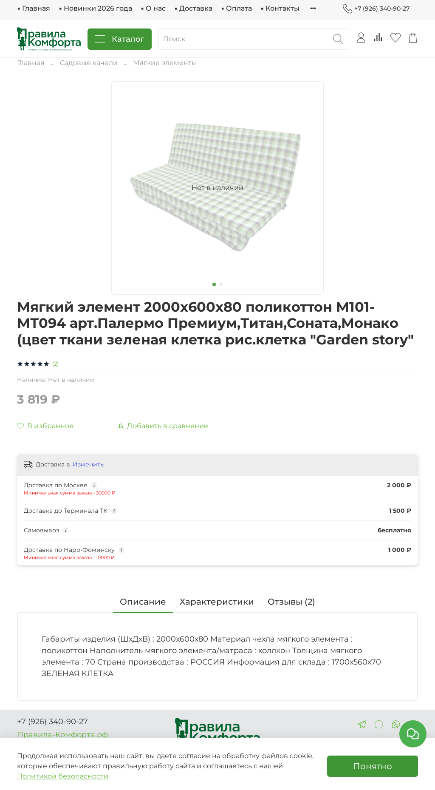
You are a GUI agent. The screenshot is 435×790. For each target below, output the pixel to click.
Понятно (372, 766)
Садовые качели (89, 63)
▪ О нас (153, 8)
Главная (31, 63)
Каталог (128, 39)
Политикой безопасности (62, 776)
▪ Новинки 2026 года (95, 8)
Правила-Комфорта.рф (62, 734)
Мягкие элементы (165, 63)
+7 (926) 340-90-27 (382, 8)
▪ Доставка (193, 8)
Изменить (88, 464)
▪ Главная (33, 8)
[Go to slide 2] (221, 284)
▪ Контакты (279, 8)
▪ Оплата (236, 8)
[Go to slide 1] (214, 284)
